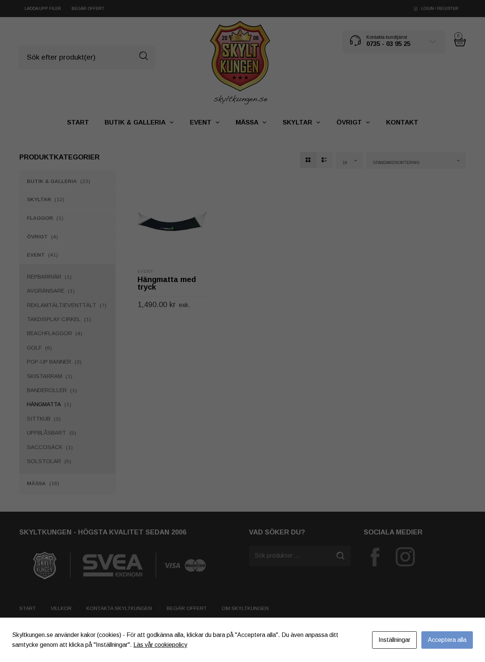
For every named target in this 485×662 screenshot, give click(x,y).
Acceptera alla (447, 640)
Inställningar (394, 640)
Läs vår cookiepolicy (160, 645)
